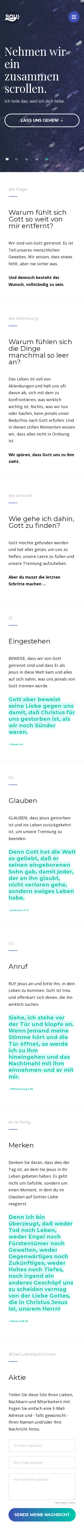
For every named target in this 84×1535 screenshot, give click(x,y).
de (46, 159)
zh (36, 159)
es (26, 159)
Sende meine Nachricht (42, 1514)
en (16, 159)
